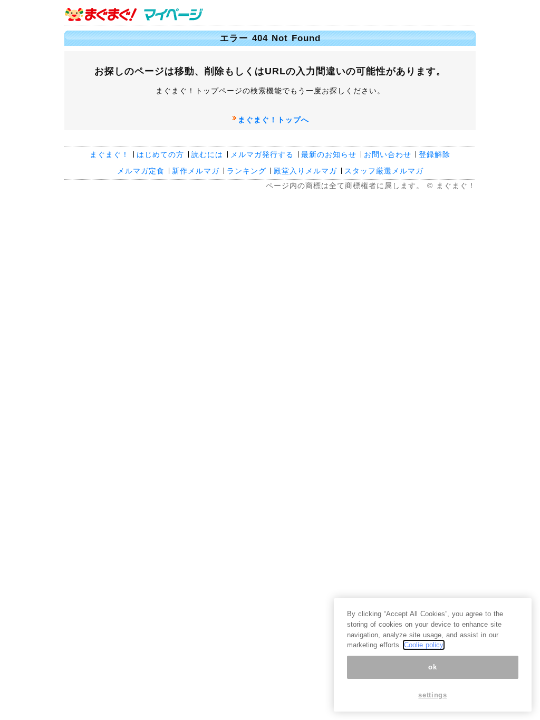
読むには (207, 154)
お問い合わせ (387, 154)
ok (432, 667)
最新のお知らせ (328, 154)
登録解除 (434, 154)
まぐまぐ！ (109, 154)
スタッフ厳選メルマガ (383, 171)
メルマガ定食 (141, 171)
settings (432, 695)
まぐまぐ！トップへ (273, 119)
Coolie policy (423, 645)
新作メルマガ (195, 171)
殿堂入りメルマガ (305, 171)
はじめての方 (160, 154)
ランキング (246, 171)
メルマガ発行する (262, 154)
